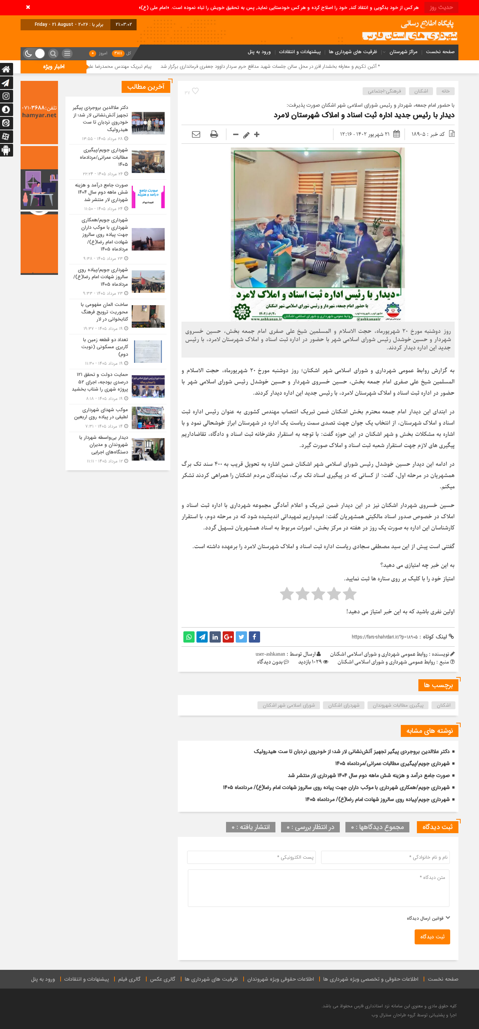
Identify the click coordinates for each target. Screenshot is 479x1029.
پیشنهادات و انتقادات (300, 52)
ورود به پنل (259, 52)
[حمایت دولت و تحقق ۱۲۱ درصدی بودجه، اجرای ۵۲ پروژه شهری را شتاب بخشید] (118, 386)
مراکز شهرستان (404, 52)
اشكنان (421, 91)
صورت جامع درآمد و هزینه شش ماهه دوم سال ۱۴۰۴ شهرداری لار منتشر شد (369, 775)
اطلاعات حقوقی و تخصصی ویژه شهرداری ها (370, 979)
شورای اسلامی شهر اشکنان (289, 705)
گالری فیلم (129, 979)
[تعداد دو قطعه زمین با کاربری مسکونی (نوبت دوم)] (118, 351)
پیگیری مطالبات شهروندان (398, 705)
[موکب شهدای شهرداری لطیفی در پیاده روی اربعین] (118, 418)
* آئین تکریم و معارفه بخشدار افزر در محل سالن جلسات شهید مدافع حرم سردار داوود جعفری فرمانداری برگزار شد (318, 66)
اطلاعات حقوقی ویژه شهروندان (280, 979)
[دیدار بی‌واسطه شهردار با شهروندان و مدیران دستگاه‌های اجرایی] (118, 448)
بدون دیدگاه (270, 662)
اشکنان (444, 705)
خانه (446, 91)
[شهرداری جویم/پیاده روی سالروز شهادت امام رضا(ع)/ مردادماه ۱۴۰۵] (118, 281)
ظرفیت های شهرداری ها (353, 52)
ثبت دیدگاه (432, 937)
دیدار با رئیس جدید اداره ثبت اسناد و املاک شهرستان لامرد (364, 115)
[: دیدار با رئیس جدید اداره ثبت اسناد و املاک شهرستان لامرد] (196, 135)
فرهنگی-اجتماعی (384, 91)
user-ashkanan (270, 654)
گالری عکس (163, 979)
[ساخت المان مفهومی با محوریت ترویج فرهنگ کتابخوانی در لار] (118, 316)
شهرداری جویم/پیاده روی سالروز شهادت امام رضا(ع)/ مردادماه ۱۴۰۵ (377, 799)
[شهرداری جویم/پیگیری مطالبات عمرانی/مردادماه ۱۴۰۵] (118, 162)
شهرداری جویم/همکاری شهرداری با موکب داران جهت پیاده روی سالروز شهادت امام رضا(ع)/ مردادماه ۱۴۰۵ (336, 787)
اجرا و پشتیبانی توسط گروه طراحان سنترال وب (414, 1015)
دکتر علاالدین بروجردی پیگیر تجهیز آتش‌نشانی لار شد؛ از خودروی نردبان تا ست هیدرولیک (352, 751)
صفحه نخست (440, 52)
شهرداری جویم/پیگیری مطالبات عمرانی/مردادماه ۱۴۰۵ (392, 763)
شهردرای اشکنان (344, 705)
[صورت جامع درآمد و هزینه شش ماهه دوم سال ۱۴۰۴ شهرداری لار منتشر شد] (118, 197)
